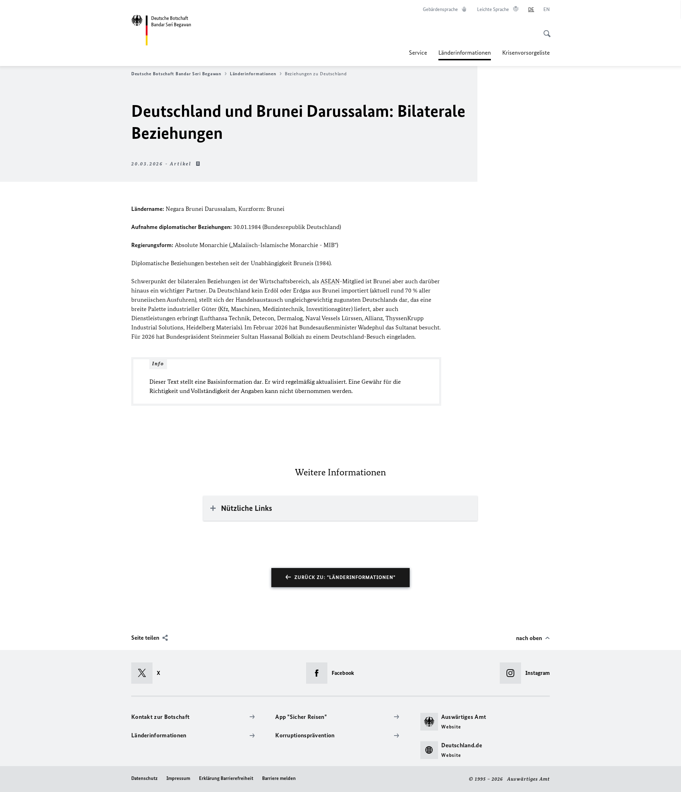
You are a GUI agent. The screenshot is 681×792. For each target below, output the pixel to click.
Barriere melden (279, 778)
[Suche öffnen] (545, 29)
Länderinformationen (464, 54)
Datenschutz (144, 778)
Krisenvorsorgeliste (526, 52)
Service (418, 52)
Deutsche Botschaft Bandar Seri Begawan (176, 73)
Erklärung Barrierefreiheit (226, 778)
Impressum (178, 778)
